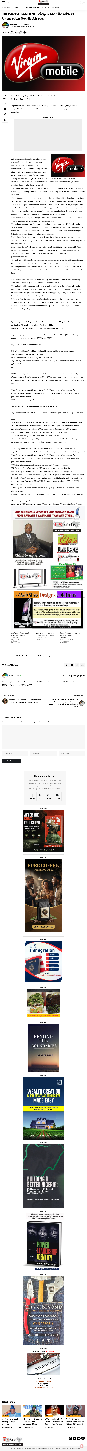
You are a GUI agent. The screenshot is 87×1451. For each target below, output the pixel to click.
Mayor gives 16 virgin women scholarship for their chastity (45, 634)
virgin (52, 656)
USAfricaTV (56, 474)
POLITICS (48, 1415)
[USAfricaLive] (43, 2)
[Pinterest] (81, 676)
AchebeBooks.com (33, 474)
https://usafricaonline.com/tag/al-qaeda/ (27, 344)
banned (29, 656)
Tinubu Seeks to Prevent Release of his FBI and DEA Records (75, 1421)
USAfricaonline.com (26, 471)
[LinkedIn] (84, 676)
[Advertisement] (48, 135)
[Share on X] (12, 32)
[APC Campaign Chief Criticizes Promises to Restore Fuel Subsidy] (54, 1411)
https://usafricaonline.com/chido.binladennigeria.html (42, 328)
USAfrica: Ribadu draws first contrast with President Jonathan (36, 422)
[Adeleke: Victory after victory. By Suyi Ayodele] (11, 1411)
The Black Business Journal (71, 504)
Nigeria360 (46, 474)
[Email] (16, 32)
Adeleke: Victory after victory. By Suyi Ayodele (11, 1421)
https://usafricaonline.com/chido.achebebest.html (48, 399)
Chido (24, 438)
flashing (40, 656)
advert (23, 656)
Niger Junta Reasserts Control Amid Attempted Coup (32, 1421)
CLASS (44, 504)
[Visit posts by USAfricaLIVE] (5, 676)
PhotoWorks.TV (18, 474)
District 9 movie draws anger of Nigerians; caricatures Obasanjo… (70, 635)
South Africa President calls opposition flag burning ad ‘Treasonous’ (20, 635)
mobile (46, 656)
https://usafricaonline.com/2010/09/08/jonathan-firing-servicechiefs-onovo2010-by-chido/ (48, 451)
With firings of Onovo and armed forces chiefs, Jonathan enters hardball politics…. (44, 448)
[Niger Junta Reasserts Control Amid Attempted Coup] (32, 1411)
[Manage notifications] (81, 1446)
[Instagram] (78, 676)
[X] (40, 796)
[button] (4, 2)
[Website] (69, 676)
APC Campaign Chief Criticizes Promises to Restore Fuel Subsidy (54, 1421)
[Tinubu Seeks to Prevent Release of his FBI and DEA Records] (75, 1411)
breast (35, 656)
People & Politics (73, 1415)
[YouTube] (74, 676)
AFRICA (5, 1415)
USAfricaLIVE (14, 24)
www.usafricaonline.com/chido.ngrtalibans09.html (31, 357)
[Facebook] (71, 676)
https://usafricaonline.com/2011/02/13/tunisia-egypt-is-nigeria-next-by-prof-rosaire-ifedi (47, 412)
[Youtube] (57, 796)
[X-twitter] (74, 1438)
